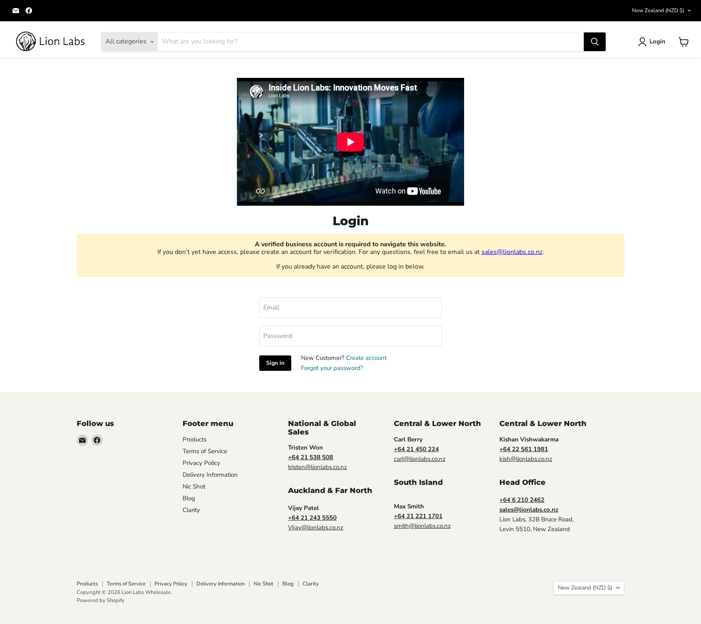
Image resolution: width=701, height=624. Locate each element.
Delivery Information (210, 475)
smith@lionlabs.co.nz (422, 526)
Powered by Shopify (101, 600)
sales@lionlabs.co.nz (512, 251)
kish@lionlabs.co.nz (525, 459)
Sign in (275, 363)
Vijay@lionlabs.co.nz (315, 527)
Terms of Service (205, 451)
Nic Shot (194, 486)
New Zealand (658, 10)
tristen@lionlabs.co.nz (317, 467)
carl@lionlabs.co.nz (419, 459)
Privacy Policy (201, 463)
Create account (366, 358)
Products (194, 439)
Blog (189, 498)
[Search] (595, 41)
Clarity (191, 510)
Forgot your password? (332, 368)
